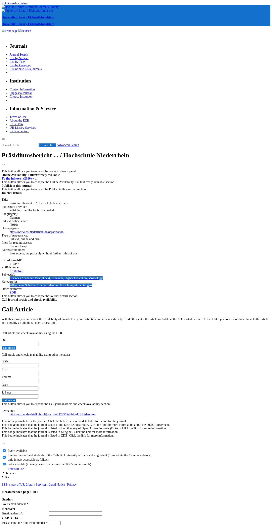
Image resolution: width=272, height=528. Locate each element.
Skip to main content (14, 3)
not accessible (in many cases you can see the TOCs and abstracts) (49, 464)
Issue (5, 384)
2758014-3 (16, 271)
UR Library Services (23, 127)
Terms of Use (18, 117)
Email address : (12, 513)
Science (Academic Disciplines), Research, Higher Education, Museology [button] (56, 278)
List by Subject (19, 58)
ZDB (13, 292)
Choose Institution (21, 96)
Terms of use (16, 468)
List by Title (17, 61)
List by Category (20, 65)
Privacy (72, 484)
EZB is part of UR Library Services (24, 484)
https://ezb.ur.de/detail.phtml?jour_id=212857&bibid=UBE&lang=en (53, 414)
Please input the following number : (25, 522)
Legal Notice (57, 484)
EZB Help (16, 124)
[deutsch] (24, 30)
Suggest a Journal (21, 93)
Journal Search (19, 54)
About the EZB (19, 120)
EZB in (19, 131)
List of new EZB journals (26, 69)
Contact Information (22, 89)
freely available (17, 450)
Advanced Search (68, 145)
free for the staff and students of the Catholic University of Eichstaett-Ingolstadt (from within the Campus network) (79, 455)
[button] (31, 175)
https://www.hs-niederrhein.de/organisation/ (37, 232)
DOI (4, 340)
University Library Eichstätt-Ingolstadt (28, 17)
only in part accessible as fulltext (28, 459)
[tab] (136, 175)
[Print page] (10, 30)
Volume (6, 377)
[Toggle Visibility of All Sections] (3, 164)
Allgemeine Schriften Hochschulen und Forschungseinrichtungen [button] (51, 285)
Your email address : (15, 504)
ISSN (5, 361)
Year (4, 369)
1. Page (6, 392)
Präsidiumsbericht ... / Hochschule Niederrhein (65, 155)
